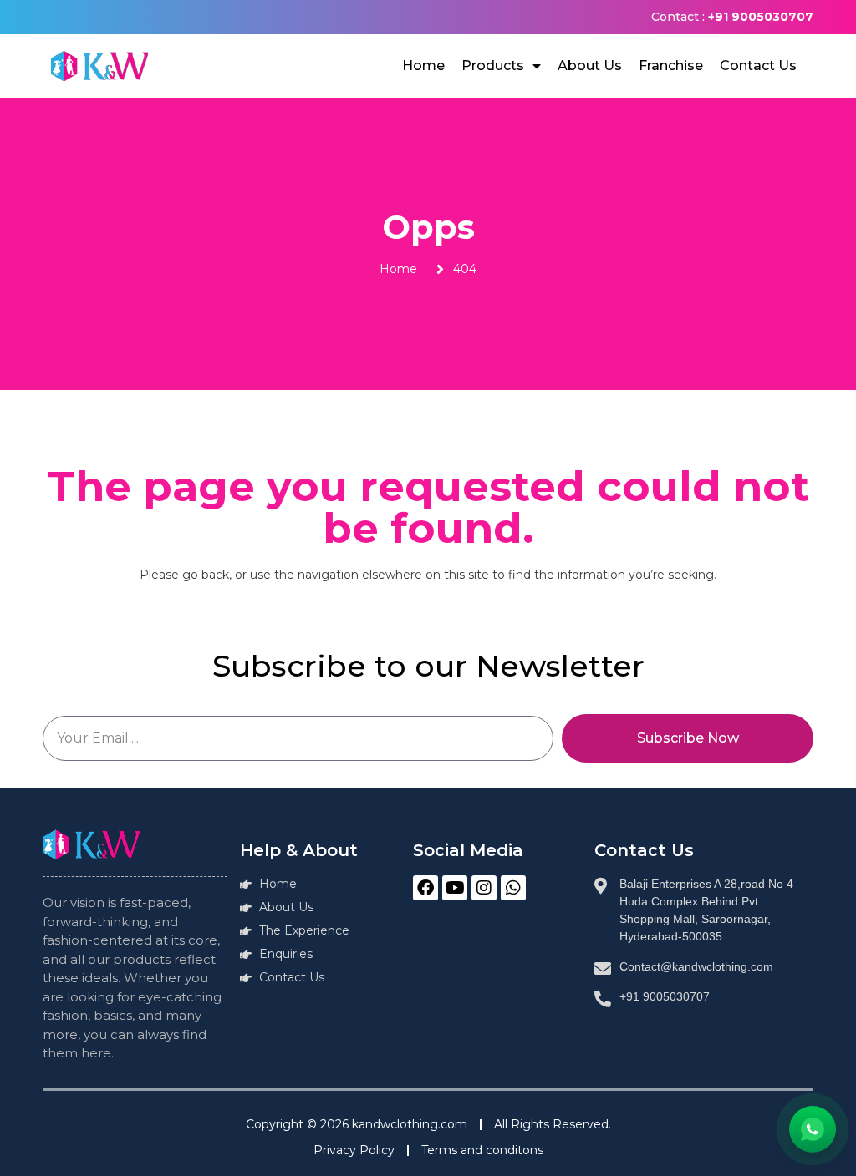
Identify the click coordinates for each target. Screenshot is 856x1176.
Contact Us (758, 66)
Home (423, 66)
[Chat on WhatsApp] (812, 1129)
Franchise (671, 66)
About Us (590, 66)
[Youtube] (454, 887)
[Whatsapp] (513, 887)
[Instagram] (484, 887)
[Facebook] (425, 887)
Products (492, 66)
